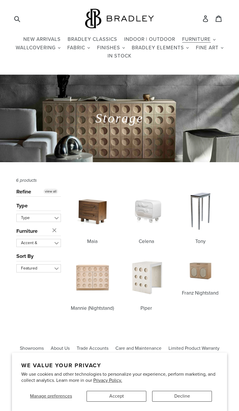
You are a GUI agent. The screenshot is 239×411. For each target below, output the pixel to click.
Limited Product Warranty (193, 348)
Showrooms (32, 348)
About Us (60, 348)
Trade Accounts (92, 348)
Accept (116, 396)
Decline (182, 396)
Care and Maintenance (138, 348)
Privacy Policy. (107, 380)
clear (55, 231)
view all (51, 191)
